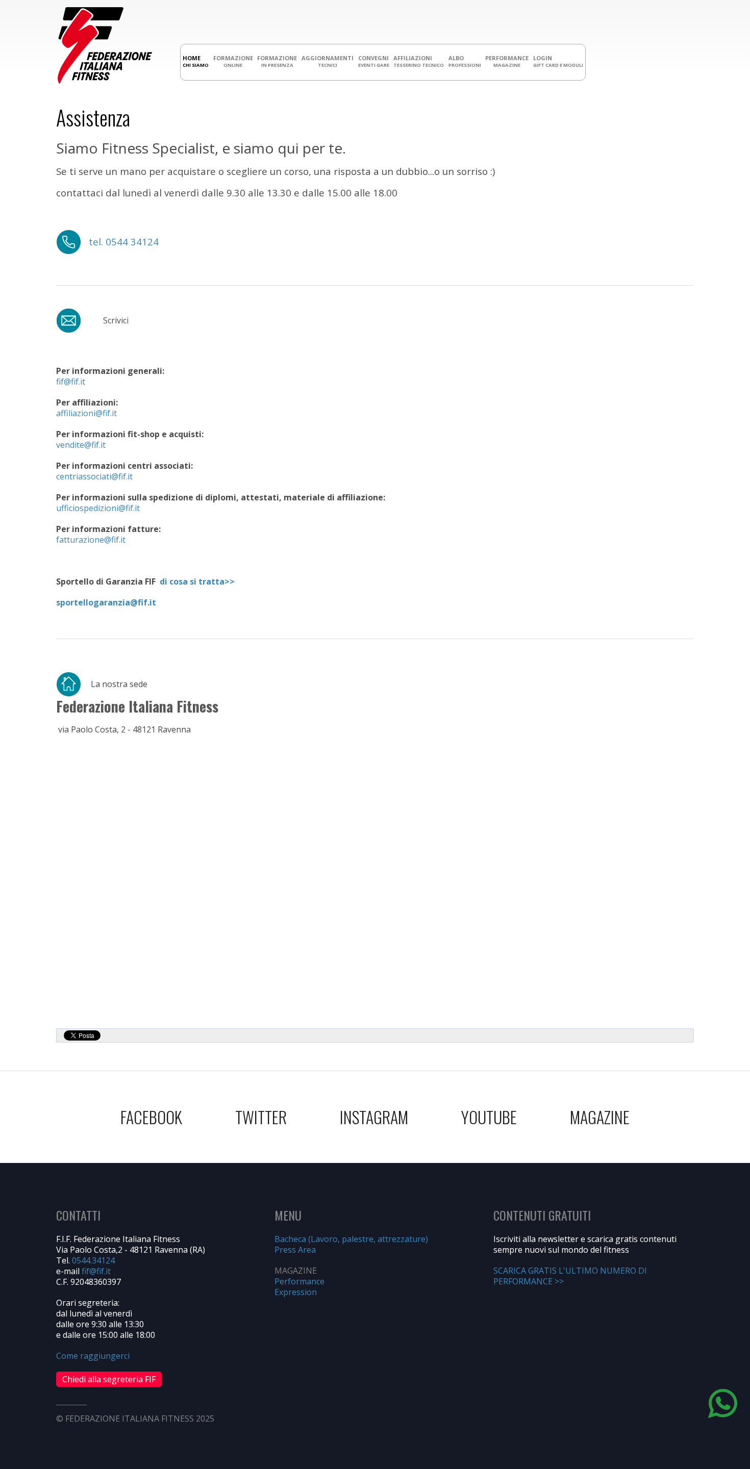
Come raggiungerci (93, 1355)
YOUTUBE (489, 1117)
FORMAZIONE (233, 61)
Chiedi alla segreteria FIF (109, 1379)
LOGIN (558, 61)
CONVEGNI (373, 61)
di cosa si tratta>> (197, 581)
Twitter (261, 1117)
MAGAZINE (600, 1117)
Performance (299, 1281)
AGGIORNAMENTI (328, 61)
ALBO (464, 61)
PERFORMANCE (507, 61)
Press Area (295, 1249)
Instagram (374, 1117)
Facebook (151, 1117)
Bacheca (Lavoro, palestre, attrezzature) (351, 1239)
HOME (196, 61)
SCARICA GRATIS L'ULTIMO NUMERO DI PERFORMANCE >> (570, 1276)
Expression (295, 1292)
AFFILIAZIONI (418, 61)
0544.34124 (93, 1260)
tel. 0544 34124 (124, 241)
